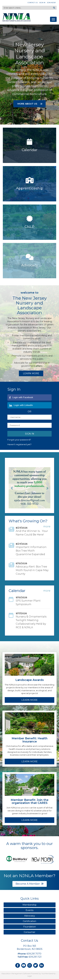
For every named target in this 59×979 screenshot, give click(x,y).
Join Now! (51, 3)
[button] (12, 487)
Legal (29, 976)
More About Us (27, 103)
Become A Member (28, 883)
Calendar (29, 150)
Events (29, 910)
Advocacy (29, 915)
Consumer (29, 932)
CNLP (29, 227)
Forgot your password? (19, 439)
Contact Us (33, 3)
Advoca (27, 265)
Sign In (42, 3)
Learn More (31, 373)
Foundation (29, 926)
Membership (29, 904)
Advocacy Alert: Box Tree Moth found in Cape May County (32, 570)
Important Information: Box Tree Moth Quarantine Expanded (31, 551)
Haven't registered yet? (19, 444)
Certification (29, 921)
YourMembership (48, 973)
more (46, 526)
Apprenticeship (29, 188)
